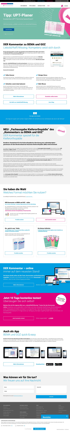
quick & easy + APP (40, 408)
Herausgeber (6, 415)
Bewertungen (6, 413)
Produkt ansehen (19, 219)
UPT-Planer (22, 417)
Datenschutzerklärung (60, 429)
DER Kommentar (24, 5)
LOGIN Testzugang (23, 407)
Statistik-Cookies (20, 425)
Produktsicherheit (63, 410)
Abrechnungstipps (24, 413)
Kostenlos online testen (51, 96)
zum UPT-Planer (8, 29)
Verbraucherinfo (40, 415)
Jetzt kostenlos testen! (50, 219)
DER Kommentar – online (41, 410)
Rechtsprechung (23, 415)
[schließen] (67, 416)
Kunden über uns (7, 412)
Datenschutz (61, 407)
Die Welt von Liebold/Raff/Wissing (19, 102)
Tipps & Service (32, 5)
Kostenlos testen (41, 5)
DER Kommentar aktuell (8, 410)
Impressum (67, 429)
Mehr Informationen (18, 96)
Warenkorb (38, 413)
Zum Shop (51, 102)
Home (60, 405)
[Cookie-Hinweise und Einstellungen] (11, 425)
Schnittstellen (6, 408)
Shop (48, 5)
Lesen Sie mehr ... (29, 196)
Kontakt (60, 412)
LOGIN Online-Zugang (24, 408)
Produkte (5, 407)
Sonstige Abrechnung (41, 412)
